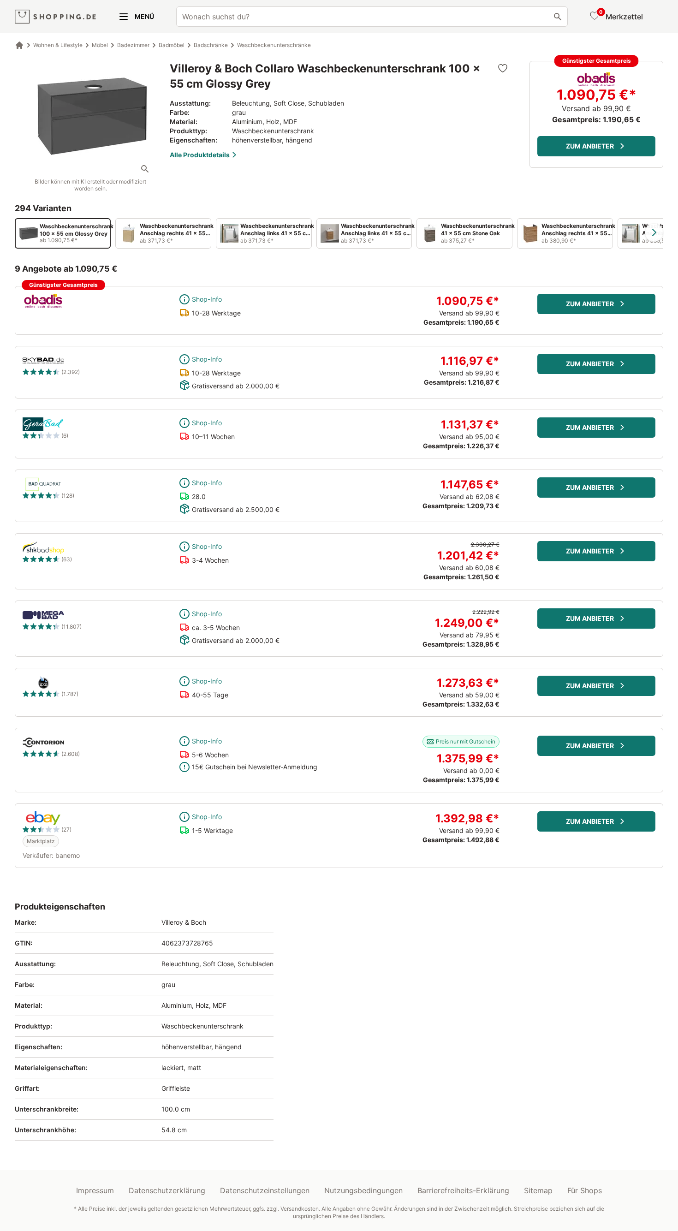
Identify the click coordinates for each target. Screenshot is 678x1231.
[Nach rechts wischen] (654, 232)
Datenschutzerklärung (167, 1190)
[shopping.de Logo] (55, 17)
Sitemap (538, 1190)
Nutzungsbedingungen (363, 1190)
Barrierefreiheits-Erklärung (463, 1190)
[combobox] (372, 16)
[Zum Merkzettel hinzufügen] (502, 68)
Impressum (95, 1190)
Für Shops (584, 1190)
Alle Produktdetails (200, 155)
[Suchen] (557, 16)
